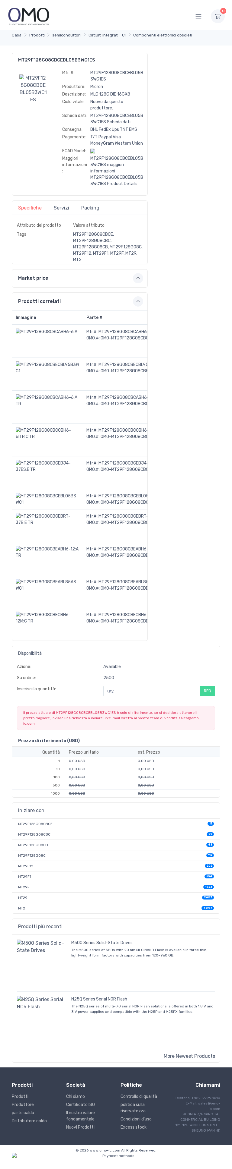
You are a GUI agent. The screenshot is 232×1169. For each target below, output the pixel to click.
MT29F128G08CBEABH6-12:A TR (130, 549)
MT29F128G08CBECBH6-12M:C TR (132, 614)
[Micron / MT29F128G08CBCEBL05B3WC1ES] (33, 88)
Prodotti (37, 35)
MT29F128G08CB (33, 845)
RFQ (207, 690)
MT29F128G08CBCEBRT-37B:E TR (132, 516)
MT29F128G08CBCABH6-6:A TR (130, 397)
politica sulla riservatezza (133, 1108)
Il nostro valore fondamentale (80, 1116)
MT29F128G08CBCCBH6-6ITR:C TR (133, 430)
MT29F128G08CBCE (35, 824)
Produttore (23, 1104)
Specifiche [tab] (30, 208)
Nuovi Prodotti (80, 1127)
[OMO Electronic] (28, 16)
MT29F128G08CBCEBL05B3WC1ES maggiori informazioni (116, 165)
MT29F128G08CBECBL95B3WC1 (130, 364)
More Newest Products (189, 1056)
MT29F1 (24, 876)
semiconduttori (66, 35)
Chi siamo (75, 1096)
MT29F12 (25, 866)
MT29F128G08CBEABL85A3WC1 (130, 581)
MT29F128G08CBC (34, 834)
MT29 (22, 898)
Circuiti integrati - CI (107, 35)
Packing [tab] (90, 208)
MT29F (24, 887)
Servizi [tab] (61, 208)
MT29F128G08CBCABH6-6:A (126, 331)
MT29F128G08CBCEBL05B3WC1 (130, 496)
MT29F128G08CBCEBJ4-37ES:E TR (133, 463)
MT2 (21, 908)
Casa (16, 35)
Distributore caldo (29, 1120)
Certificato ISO (80, 1104)
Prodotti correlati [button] (39, 301)
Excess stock (134, 1127)
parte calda (23, 1112)
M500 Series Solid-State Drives (102, 942)
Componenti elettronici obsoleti (162, 35)
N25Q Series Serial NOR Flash (99, 999)
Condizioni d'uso (136, 1119)
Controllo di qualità (139, 1096)
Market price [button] (33, 278)
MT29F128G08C (32, 855)
